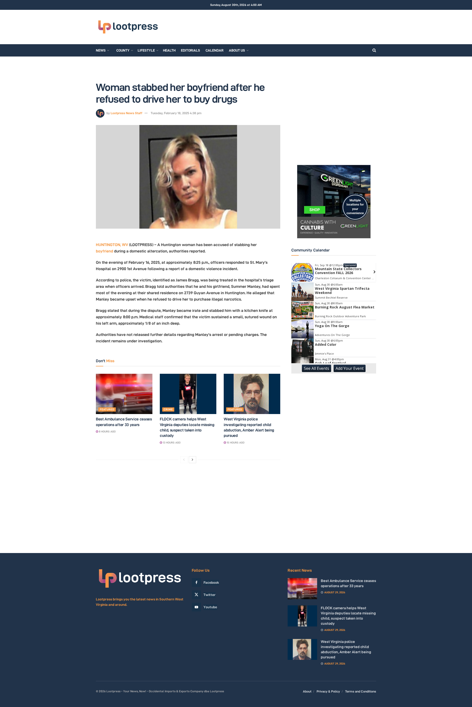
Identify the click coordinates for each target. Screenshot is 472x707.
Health (169, 50)
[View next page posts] (192, 459)
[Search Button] (374, 50)
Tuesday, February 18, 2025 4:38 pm (176, 113)
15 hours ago (235, 442)
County (123, 50)
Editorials (190, 50)
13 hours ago (171, 442)
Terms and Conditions (360, 691)
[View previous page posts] (184, 459)
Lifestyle (146, 50)
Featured (107, 409)
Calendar (214, 50)
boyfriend (104, 251)
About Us (237, 50)
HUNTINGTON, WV (112, 245)
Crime (168, 409)
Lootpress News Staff (126, 113)
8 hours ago (107, 431)
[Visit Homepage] (128, 27)
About (307, 691)
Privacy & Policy (328, 691)
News (101, 50)
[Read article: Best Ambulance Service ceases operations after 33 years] (124, 394)
